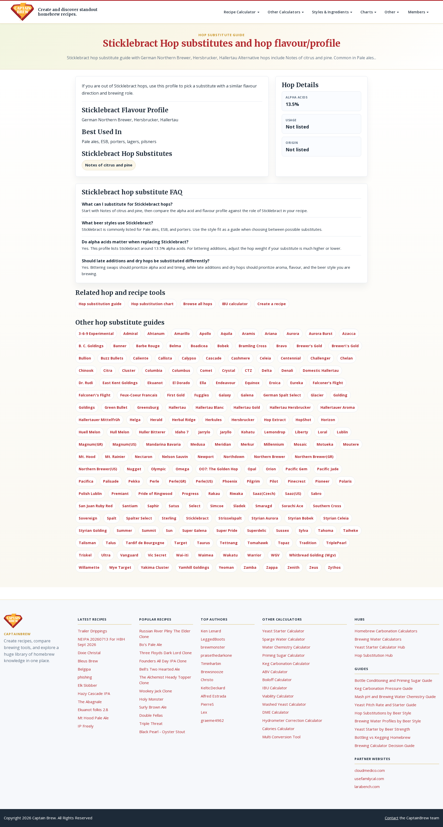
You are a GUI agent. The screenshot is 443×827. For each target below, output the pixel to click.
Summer (124, 530)
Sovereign (88, 518)
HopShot (303, 419)
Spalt (111, 518)
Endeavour (225, 382)
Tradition (307, 542)
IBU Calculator (274, 687)
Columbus (181, 370)
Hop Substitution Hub (374, 655)
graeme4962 (212, 720)
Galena (247, 395)
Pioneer (322, 481)
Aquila (226, 333)
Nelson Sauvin (175, 456)
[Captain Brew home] (22, 12)
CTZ (248, 370)
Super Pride (226, 530)
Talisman (87, 542)
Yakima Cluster (155, 567)
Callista (165, 358)
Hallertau (177, 407)
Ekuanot (155, 382)
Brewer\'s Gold (345, 345)
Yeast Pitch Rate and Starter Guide (385, 704)
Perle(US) (204, 481)
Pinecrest (297, 481)
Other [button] (390, 11)
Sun (169, 530)
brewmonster (213, 647)
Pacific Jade (328, 468)
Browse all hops (197, 303)
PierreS (207, 704)
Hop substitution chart (152, 303)
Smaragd (263, 505)
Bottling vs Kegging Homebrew (382, 737)
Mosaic (300, 444)
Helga (135, 419)
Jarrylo (204, 432)
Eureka (296, 382)
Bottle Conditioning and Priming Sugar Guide (393, 680)
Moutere (351, 444)
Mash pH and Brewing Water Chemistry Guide (395, 696)
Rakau (214, 493)
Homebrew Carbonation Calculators (386, 630)
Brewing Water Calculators (378, 639)
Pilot (274, 481)
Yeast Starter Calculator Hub (380, 647)
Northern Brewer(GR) (314, 456)
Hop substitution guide (100, 303)
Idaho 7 (181, 432)
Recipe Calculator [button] (240, 11)
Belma (175, 345)
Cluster (128, 370)
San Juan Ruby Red (96, 505)
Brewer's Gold (309, 345)
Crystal (228, 370)
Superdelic (256, 530)
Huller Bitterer (152, 432)
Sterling (169, 518)
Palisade (111, 481)
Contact (391, 817)
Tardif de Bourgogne (145, 542)
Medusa (197, 444)
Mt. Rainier (115, 456)
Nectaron (143, 456)
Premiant (120, 493)
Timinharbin (211, 663)
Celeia (265, 358)
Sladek (239, 505)
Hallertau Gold (247, 407)
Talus (111, 542)
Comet (206, 370)
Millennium (274, 444)
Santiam (130, 505)
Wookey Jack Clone (155, 690)
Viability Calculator (278, 696)
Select (194, 505)
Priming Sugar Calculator (283, 655)
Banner (119, 345)
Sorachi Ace (292, 505)
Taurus (203, 542)
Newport (206, 456)
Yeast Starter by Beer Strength (382, 729)
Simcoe (217, 505)
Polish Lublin (90, 493)
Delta (267, 370)
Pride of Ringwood (155, 493)
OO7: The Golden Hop (218, 468)
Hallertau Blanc (210, 407)
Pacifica (86, 481)
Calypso (189, 358)
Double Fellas (151, 715)
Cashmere (240, 358)
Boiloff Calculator (277, 679)
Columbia (153, 370)
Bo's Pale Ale (150, 644)
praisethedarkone (216, 655)
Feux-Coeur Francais (138, 395)
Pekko (134, 481)
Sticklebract (197, 518)
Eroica (274, 382)
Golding (340, 395)
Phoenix (230, 481)
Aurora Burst (321, 333)
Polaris (345, 481)
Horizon (328, 419)
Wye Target (120, 567)
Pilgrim (253, 481)
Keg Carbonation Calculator (286, 663)
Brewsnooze (212, 671)
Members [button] (417, 11)
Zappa (272, 567)
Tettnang (229, 542)
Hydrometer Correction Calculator (292, 720)
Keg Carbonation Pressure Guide (384, 688)
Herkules (213, 419)
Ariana (271, 333)
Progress (190, 493)
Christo (207, 679)
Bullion (85, 358)
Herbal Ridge (184, 419)
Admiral (130, 333)
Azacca (349, 333)
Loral (322, 432)
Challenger (320, 358)
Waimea (205, 555)
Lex (204, 712)
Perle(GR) (177, 481)
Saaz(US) (293, 493)
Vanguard (129, 555)
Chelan (346, 358)
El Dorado (181, 382)
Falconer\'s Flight (94, 395)
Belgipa (84, 669)
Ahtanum (156, 333)
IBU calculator (235, 303)
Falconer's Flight (328, 382)
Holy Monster (151, 699)
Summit (149, 530)
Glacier (317, 395)
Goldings (87, 407)
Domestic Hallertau (321, 370)
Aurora (293, 333)
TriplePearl (336, 542)
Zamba (250, 567)
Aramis (248, 333)
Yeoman (226, 567)
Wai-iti (182, 555)
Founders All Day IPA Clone (163, 660)
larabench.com (367, 786)
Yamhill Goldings (194, 567)
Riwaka (236, 493)
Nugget (134, 468)
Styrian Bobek (301, 518)
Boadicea (199, 345)
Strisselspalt (230, 518)
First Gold (176, 395)
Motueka (325, 444)
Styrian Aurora (264, 518)
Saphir (153, 505)
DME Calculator (275, 712)
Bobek (223, 345)
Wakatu (230, 555)
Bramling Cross (253, 345)
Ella (203, 382)
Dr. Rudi (86, 382)
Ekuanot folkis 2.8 (93, 709)
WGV (275, 555)
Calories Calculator (278, 728)
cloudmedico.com (370, 770)
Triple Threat (151, 723)
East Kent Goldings (120, 382)
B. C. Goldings (91, 345)
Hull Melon (119, 432)
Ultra (105, 555)
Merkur (247, 444)
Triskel (85, 555)
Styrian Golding (93, 530)
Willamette (89, 567)
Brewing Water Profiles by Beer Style (388, 720)
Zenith (293, 567)
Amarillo (182, 333)
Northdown (234, 456)
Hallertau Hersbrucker (290, 407)
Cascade (214, 358)
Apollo (205, 333)
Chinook (86, 370)
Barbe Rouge (148, 345)
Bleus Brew (88, 660)
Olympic (158, 468)
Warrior (254, 555)
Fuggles (201, 395)
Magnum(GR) (91, 444)
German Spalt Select (282, 395)
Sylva (303, 530)
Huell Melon (89, 432)
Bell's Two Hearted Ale (159, 669)
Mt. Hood (87, 456)
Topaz (283, 542)
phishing (85, 677)
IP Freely (86, 726)
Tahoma (325, 530)
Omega (182, 468)
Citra (107, 370)
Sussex (282, 530)
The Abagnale (90, 701)
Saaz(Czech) (264, 493)
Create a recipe (271, 303)
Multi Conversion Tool (281, 736)
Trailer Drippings (92, 630)
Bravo (281, 345)
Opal (252, 468)
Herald (156, 419)
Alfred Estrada (213, 696)
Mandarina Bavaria (163, 444)
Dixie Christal (89, 652)
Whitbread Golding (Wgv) (312, 555)
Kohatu (248, 432)
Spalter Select (139, 518)
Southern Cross (327, 505)
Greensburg (148, 407)
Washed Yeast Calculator (284, 704)
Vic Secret (157, 555)
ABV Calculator (275, 671)
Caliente (140, 358)
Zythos (334, 567)
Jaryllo (225, 432)
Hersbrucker (242, 419)
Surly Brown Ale (153, 707)
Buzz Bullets (112, 358)
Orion (271, 468)
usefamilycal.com (369, 778)
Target (180, 542)
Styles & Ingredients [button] (331, 11)
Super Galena (194, 530)
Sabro (316, 493)
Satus (174, 505)
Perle (154, 481)
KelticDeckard (213, 687)
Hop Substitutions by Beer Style (383, 712)
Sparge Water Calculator (283, 639)
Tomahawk (257, 542)
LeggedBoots (213, 639)
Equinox (252, 382)
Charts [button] (367, 11)
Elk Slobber (87, 685)
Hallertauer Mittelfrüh (99, 419)
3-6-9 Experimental (96, 333)
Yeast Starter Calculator (283, 630)
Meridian (223, 444)
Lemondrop (274, 432)
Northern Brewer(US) (98, 468)
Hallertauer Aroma (337, 407)
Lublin (342, 432)
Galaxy (225, 395)
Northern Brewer (269, 456)
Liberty (301, 432)
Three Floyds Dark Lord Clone (165, 652)
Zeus (313, 567)
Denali (287, 370)
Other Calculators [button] (284, 11)
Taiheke (350, 530)
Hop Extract (275, 419)
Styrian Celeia (336, 518)
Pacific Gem (296, 468)
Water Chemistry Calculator (286, 647)
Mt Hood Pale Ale (93, 717)
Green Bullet (116, 407)
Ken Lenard (211, 630)
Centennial (291, 358)
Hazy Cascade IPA (94, 693)
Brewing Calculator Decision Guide (385, 745)
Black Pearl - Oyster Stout (162, 731)
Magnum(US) (124, 444)
